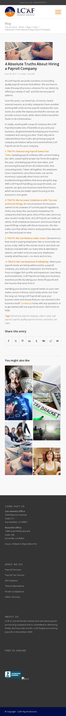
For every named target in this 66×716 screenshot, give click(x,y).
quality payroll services (31, 319)
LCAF (32, 74)
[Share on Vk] (43, 341)
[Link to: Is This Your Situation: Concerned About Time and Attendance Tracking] (47, 430)
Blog (8, 23)
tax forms (48, 319)
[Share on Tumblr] (36, 341)
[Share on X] (15, 341)
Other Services (12, 596)
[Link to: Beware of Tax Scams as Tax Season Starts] (18, 379)
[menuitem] (56, 12)
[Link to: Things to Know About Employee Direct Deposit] (47, 461)
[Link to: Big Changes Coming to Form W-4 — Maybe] (47, 406)
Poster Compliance (14, 591)
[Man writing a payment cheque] (29, 51)
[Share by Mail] (57, 341)
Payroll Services (13, 569)
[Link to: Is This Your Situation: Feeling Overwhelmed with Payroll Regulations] (18, 434)
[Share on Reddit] (50, 341)
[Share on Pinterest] (22, 341)
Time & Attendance (14, 585)
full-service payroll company (24, 316)
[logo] (27, 12)
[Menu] (56, 12)
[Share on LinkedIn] (29, 341)
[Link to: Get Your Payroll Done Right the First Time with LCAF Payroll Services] (47, 379)
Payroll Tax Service (14, 575)
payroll (16, 319)
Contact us (26, 303)
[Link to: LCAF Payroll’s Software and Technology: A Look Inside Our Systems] (18, 406)
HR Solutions (11, 580)
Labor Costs (45, 316)
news (23, 74)
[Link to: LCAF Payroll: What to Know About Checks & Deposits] (18, 461)
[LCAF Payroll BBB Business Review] (13, 678)
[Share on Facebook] (8, 341)
